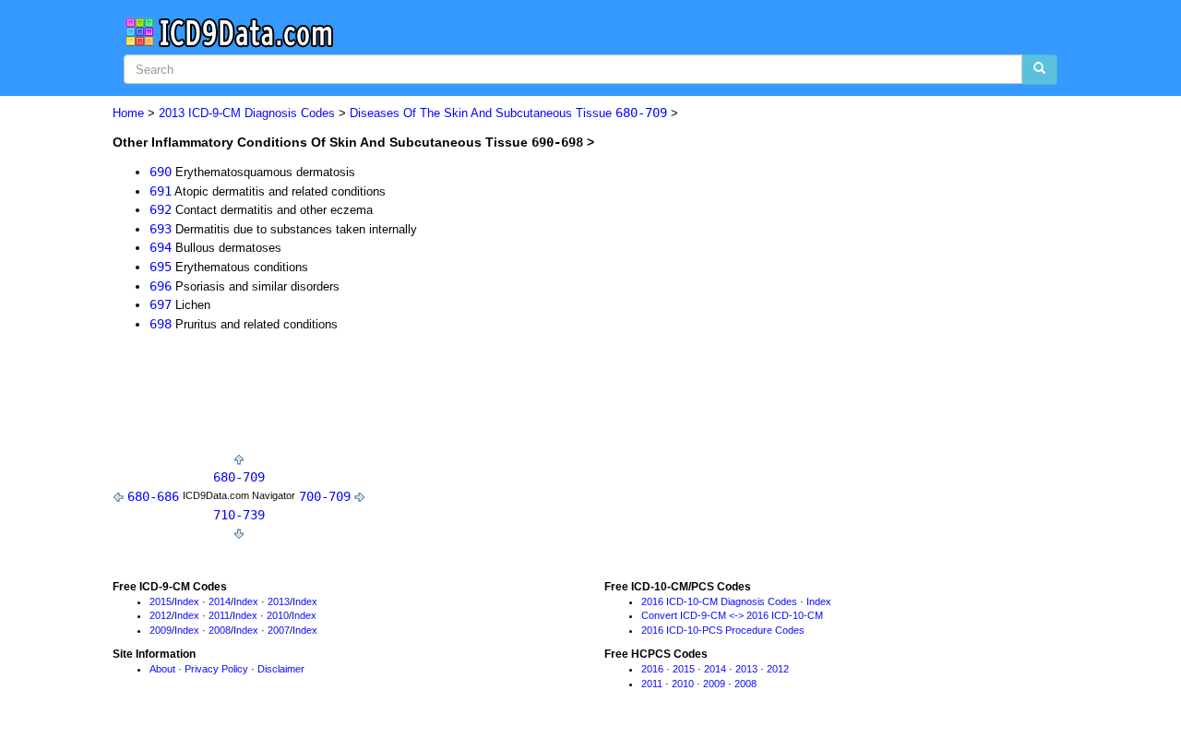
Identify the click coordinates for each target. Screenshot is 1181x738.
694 (160, 247)
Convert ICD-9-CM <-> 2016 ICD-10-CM (732, 615)
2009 (160, 630)
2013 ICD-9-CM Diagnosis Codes (247, 113)
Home (128, 113)
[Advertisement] (448, 396)
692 (160, 209)
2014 (220, 601)
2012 (160, 615)
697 (160, 304)
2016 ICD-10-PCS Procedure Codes (723, 630)
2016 (652, 668)
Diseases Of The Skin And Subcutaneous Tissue (508, 113)
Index (186, 601)
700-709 (325, 496)
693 (160, 228)
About (162, 668)
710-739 (239, 514)
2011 (219, 615)
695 (160, 266)
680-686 (153, 496)
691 (160, 191)
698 (160, 323)
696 (160, 286)
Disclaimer (280, 668)
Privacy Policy (216, 668)
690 (160, 171)
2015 (160, 601)
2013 (279, 601)
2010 (278, 615)
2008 (220, 630)
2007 (279, 630)
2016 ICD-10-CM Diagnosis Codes (719, 601)
